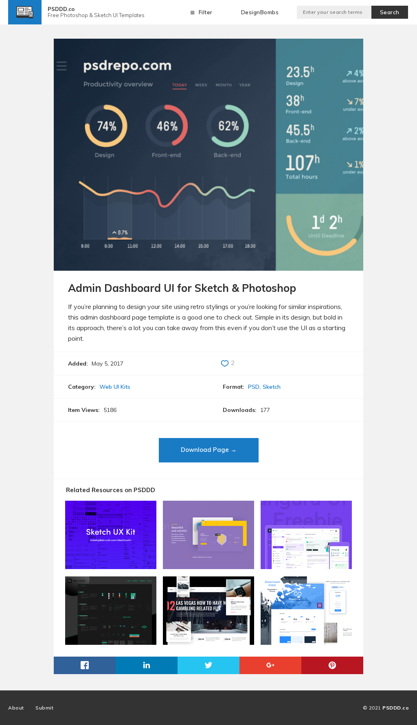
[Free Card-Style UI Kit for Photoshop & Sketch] (208, 642)
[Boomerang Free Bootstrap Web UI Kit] (306, 642)
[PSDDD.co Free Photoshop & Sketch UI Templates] (25, 18)
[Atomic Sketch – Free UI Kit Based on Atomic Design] (110, 566)
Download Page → (209, 449)
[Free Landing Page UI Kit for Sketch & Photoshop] (208, 566)
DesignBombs (260, 12)
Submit (44, 708)
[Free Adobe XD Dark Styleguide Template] (110, 642)
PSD (253, 386)
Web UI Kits (114, 386)
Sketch (272, 386)
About (16, 708)
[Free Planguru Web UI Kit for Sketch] (306, 566)
